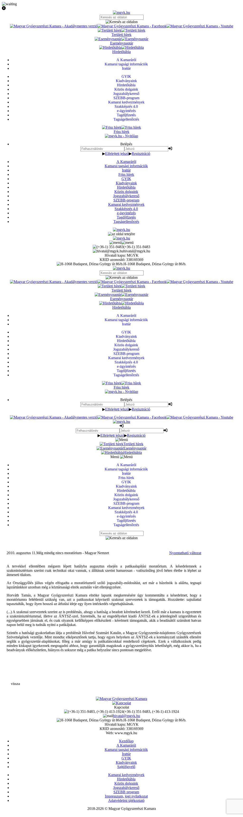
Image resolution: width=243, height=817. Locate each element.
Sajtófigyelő (126, 767)
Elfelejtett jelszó (117, 154)
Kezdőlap (126, 741)
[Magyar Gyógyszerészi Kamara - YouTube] (200, 26)
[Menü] (121, 242)
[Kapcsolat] (121, 703)
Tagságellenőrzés (126, 222)
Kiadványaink (126, 183)
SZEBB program (126, 792)
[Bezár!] (121, 8)
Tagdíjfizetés (126, 217)
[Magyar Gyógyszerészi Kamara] (121, 699)
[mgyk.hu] (121, 12)
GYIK (126, 179)
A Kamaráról (126, 162)
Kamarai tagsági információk (126, 166)
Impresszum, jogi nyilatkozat (126, 796)
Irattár (126, 170)
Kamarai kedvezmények (126, 204)
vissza (15, 684)
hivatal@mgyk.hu (126, 716)
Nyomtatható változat (185, 553)
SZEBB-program (126, 200)
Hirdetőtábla (126, 187)
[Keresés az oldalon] (121, 22)
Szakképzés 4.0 (126, 209)
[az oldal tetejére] (121, 234)
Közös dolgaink (126, 192)
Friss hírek (126, 174)
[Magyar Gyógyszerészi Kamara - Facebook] (132, 26)
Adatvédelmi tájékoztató (126, 800)
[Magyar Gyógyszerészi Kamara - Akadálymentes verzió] (54, 26)
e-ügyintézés (126, 213)
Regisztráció (141, 154)
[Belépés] (170, 149)
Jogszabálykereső (126, 196)
